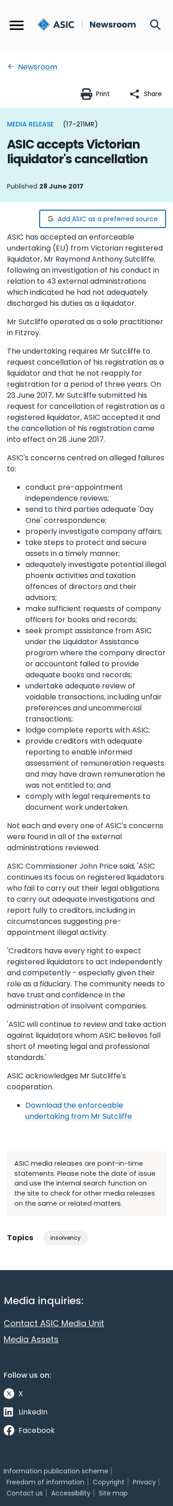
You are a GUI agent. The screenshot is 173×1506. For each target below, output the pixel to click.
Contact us (24, 1493)
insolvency (65, 1238)
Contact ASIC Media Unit (54, 1323)
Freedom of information (45, 1482)
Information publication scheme (56, 1471)
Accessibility (70, 1493)
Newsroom (36, 67)
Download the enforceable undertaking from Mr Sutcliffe (78, 1111)
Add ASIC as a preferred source (108, 218)
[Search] (155, 25)
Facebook (36, 1430)
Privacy (144, 1482)
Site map (113, 1493)
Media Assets (31, 1339)
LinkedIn (33, 1412)
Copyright (109, 1482)
